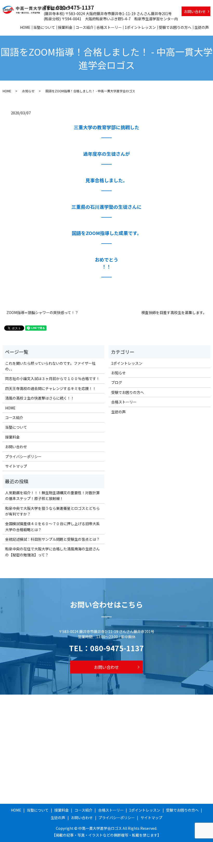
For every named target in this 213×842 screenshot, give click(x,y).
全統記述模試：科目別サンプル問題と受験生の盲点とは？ (52, 539)
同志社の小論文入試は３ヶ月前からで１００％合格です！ (52, 378)
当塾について (44, 27)
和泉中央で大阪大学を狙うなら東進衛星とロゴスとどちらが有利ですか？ (52, 511)
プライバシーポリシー (23, 456)
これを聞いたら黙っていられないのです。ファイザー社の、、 (50, 366)
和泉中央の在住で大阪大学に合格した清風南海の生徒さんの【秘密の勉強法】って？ (52, 551)
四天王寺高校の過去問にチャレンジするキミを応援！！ (50, 388)
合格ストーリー (109, 27)
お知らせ (28, 91)
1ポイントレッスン (140, 27)
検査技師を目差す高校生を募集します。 (174, 312)
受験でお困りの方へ (175, 27)
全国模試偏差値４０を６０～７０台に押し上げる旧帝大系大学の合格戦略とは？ (52, 526)
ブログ (116, 382)
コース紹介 (85, 27)
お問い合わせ (195, 11)
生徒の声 (201, 27)
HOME (25, 27)
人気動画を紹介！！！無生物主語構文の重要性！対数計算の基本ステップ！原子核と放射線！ (52, 495)
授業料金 (65, 27)
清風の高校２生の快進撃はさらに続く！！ (39, 398)
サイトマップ (16, 466)
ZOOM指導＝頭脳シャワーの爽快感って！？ (42, 312)
